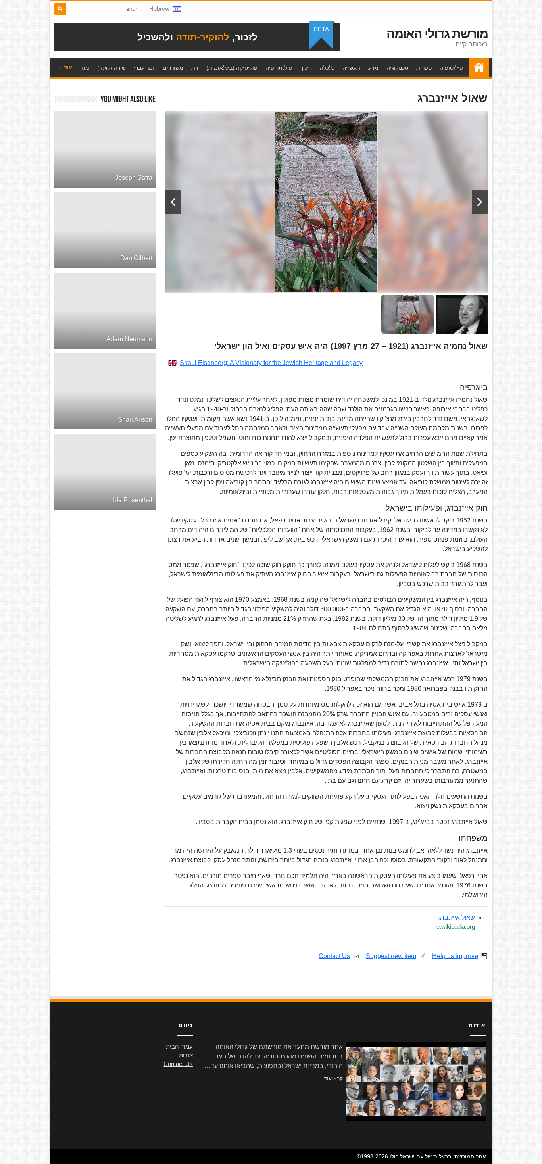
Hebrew (159, 9)
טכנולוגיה (397, 68)
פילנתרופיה (278, 68)
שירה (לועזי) (111, 68)
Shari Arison (135, 419)
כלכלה (327, 68)
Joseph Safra (133, 177)
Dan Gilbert (136, 258)
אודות (186, 1055)
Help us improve (455, 956)
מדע (373, 68)
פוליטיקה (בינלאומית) (232, 68)
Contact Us (334, 956)
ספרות (424, 68)
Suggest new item (391, 956)
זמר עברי (144, 68)
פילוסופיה (451, 68)
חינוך (306, 68)
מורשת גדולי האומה (437, 34)
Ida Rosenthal (132, 500)
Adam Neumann (129, 339)
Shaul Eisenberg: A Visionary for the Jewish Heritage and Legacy (271, 362)
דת (194, 68)
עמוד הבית (477, 68)
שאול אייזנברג (456, 917)
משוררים (173, 68)
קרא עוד (333, 1078)
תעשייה (351, 68)
